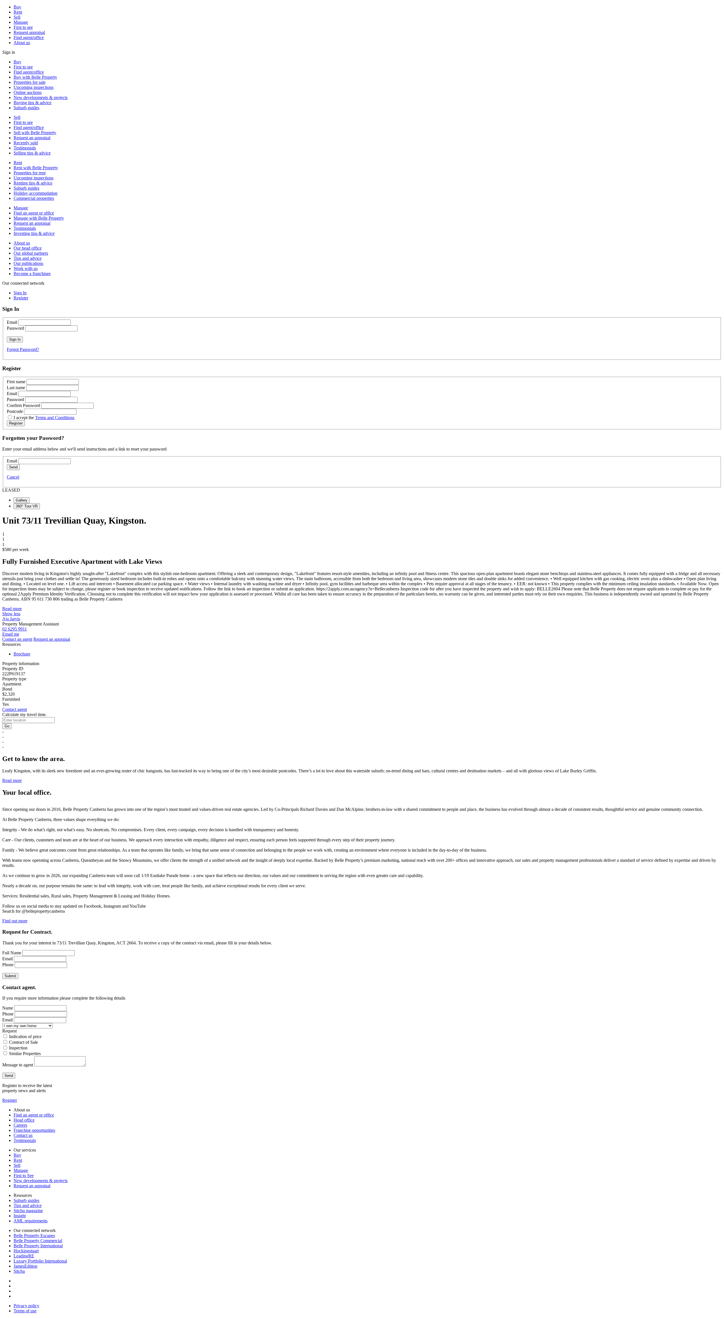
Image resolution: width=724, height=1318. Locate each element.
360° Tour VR (27, 506)
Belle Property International (38, 1245)
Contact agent (14, 709)
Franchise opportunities (34, 1130)
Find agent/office (29, 37)
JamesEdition (25, 1266)
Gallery (21, 500)
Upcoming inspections (33, 87)
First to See (24, 1175)
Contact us (23, 1135)
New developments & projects (41, 97)
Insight (20, 1215)
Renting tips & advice (33, 183)
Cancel (13, 477)
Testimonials (25, 147)
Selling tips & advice (32, 153)
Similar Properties (25, 1053)
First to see (23, 27)
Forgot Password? (23, 349)
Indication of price (25, 1036)
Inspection (18, 1047)
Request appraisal (29, 32)
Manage (21, 22)
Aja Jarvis (11, 618)
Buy (17, 7)
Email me (10, 634)
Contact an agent (17, 639)
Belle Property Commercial (38, 1240)
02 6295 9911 (14, 629)
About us (22, 42)
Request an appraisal (32, 137)
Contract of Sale (23, 1042)
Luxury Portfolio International (40, 1261)
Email (12, 322)
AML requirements (31, 1220)
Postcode (15, 411)
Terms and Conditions (54, 417)
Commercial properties (34, 198)
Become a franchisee (32, 273)
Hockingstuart (26, 1250)
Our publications (28, 263)
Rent (18, 12)
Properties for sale (30, 82)
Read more (12, 608)
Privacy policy (26, 1305)
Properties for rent (30, 172)
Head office (24, 1120)
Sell (17, 17)
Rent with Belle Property (36, 167)
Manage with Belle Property (39, 218)
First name (16, 381)
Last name (16, 387)
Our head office (28, 248)
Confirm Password (23, 405)
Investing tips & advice (34, 233)
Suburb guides (26, 107)
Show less (11, 613)
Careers (20, 1125)
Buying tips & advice (32, 102)
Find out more (14, 920)
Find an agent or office (34, 213)
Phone (8, 964)
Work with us (26, 268)
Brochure (22, 654)
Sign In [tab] (20, 292)
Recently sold (26, 142)
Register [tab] (21, 297)
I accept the (44, 417)
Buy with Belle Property (35, 77)
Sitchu (19, 1271)
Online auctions (28, 92)
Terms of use (25, 1310)
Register (9, 1100)
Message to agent (17, 1064)
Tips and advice (28, 258)
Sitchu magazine (28, 1210)
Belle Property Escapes (34, 1235)
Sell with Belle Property (35, 132)
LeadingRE (24, 1255)
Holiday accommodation (35, 193)
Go (7, 726)
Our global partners (31, 253)
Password (15, 328)
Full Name (11, 952)
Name (7, 1008)
